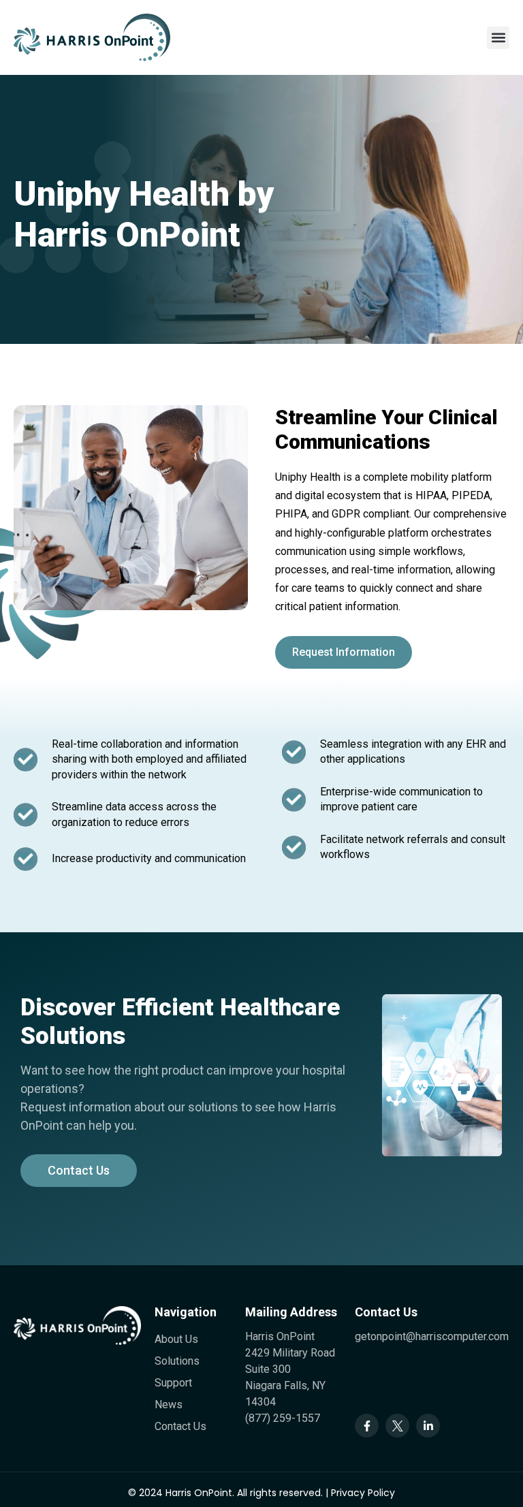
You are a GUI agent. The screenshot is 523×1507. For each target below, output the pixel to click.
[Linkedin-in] (428, 1426)
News (169, 1404)
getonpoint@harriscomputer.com (432, 1336)
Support (173, 1382)
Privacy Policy (363, 1493)
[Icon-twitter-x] (397, 1426)
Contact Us (180, 1426)
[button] (498, 38)
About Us (176, 1339)
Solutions (177, 1360)
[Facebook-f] (367, 1426)
